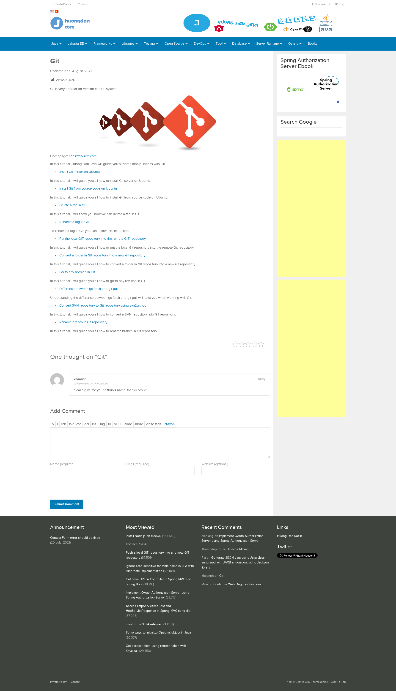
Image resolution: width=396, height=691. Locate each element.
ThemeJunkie (319, 682)
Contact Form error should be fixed (75, 538)
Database (239, 44)
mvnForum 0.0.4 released (144, 624)
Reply (261, 379)
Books (312, 44)
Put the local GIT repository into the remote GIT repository (102, 239)
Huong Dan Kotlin (289, 536)
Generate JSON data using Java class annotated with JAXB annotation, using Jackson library (235, 562)
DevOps (200, 44)
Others (293, 44)
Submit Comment (66, 504)
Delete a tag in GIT (73, 205)
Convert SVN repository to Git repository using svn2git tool (103, 305)
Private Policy (62, 4)
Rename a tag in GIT (74, 222)
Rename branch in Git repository (83, 322)
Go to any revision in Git (77, 272)
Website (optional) (214, 464)
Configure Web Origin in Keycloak (237, 584)
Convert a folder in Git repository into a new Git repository (102, 255)
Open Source (174, 44)
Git (221, 576)
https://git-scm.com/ (83, 156)
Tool (219, 44)
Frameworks (103, 44)
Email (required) (137, 464)
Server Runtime (267, 44)
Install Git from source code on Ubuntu (88, 188)
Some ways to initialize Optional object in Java (158, 632)
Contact (83, 4)
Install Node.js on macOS (143, 536)
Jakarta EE (76, 44)
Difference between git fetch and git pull (88, 289)
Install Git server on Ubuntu (79, 172)
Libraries (128, 44)
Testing (149, 44)
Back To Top (338, 682)
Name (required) (62, 464)
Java (54, 44)
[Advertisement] (311, 208)
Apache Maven (238, 549)
